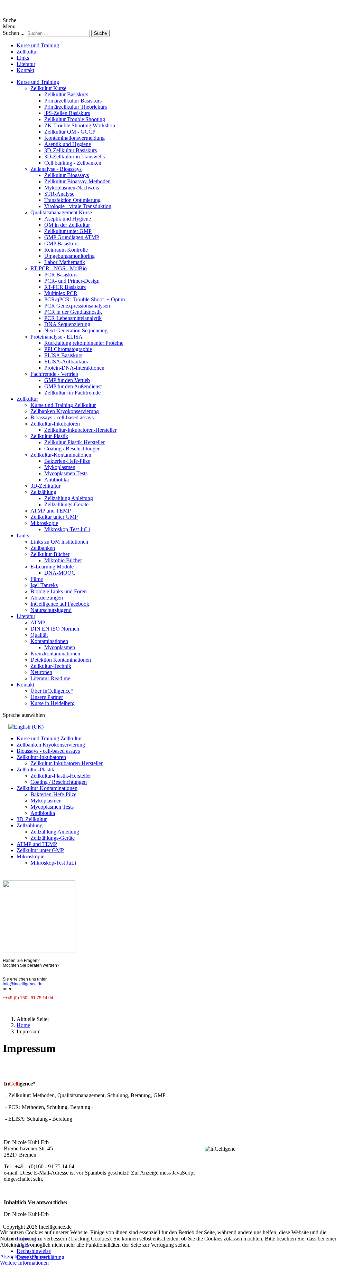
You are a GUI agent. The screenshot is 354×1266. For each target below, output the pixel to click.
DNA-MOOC (59, 573)
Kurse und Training (38, 45)
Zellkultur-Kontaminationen (60, 455)
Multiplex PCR (60, 293)
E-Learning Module (52, 566)
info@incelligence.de (23, 984)
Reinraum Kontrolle (66, 250)
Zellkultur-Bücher (49, 554)
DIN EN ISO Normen (54, 629)
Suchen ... (14, 33)
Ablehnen (38, 1256)
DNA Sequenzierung (67, 324)
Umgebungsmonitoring (69, 256)
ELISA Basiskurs (63, 355)
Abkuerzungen (46, 598)
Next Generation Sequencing (76, 330)
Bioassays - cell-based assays (62, 417)
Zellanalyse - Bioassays (56, 169)
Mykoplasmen (59, 467)
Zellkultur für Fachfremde (72, 393)
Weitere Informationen (24, 1263)
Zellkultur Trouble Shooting (74, 119)
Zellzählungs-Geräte (66, 504)
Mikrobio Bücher (63, 560)
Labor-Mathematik (64, 262)
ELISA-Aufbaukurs (66, 361)
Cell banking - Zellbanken (72, 163)
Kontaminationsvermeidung (74, 138)
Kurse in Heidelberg (52, 703)
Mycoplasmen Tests (65, 473)
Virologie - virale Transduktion (77, 206)
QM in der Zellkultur (67, 225)
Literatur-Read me (50, 678)
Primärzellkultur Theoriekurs (75, 107)
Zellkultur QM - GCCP (69, 132)
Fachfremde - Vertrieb (54, 374)
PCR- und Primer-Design (72, 281)
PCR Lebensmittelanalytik (73, 318)
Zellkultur (27, 52)
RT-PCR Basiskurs (65, 287)
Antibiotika (56, 480)
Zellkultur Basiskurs (66, 94)
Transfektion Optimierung (72, 200)
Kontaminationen (49, 641)
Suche (100, 33)
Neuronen (41, 672)
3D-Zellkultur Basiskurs (70, 150)
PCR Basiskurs (60, 274)
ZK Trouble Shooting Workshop (79, 125)
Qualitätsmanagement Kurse (61, 212)
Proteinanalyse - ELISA (56, 337)
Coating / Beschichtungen (72, 448)
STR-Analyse (59, 194)
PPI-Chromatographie (68, 349)
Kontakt (25, 70)
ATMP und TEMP (50, 511)
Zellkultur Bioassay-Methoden (77, 181)
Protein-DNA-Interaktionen (74, 368)
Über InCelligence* (51, 691)
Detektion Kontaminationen (60, 660)
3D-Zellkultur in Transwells (74, 156)
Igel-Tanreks (44, 585)
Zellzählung (43, 492)
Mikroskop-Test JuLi (67, 529)
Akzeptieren (13, 1256)
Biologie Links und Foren (58, 591)
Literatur (26, 64)
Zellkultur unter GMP (68, 231)
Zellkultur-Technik (50, 666)
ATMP (37, 622)
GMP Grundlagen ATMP (71, 237)
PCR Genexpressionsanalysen (77, 306)
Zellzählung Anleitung (68, 498)
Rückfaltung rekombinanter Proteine (83, 343)
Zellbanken (42, 548)
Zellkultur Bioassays (66, 175)
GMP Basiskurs (61, 243)
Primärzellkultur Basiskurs (73, 101)
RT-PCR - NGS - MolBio (58, 268)
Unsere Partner (46, 697)
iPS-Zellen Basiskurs (67, 113)
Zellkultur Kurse (48, 88)
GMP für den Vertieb (67, 380)
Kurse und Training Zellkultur (63, 405)
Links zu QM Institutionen (59, 542)
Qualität (39, 635)
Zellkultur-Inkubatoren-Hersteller (80, 430)
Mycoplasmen (59, 647)
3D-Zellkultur (45, 486)
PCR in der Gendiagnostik (73, 312)
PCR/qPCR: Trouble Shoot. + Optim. (85, 299)
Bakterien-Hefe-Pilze (67, 461)
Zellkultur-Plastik (49, 436)
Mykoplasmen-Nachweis (71, 188)
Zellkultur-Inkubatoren (55, 424)
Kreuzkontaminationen (55, 653)
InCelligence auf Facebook (59, 604)
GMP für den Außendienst (73, 386)
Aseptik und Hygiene (67, 144)
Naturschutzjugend (51, 610)
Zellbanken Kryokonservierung (64, 411)
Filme (36, 579)
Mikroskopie (44, 523)
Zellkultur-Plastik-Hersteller (74, 442)
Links (23, 58)
